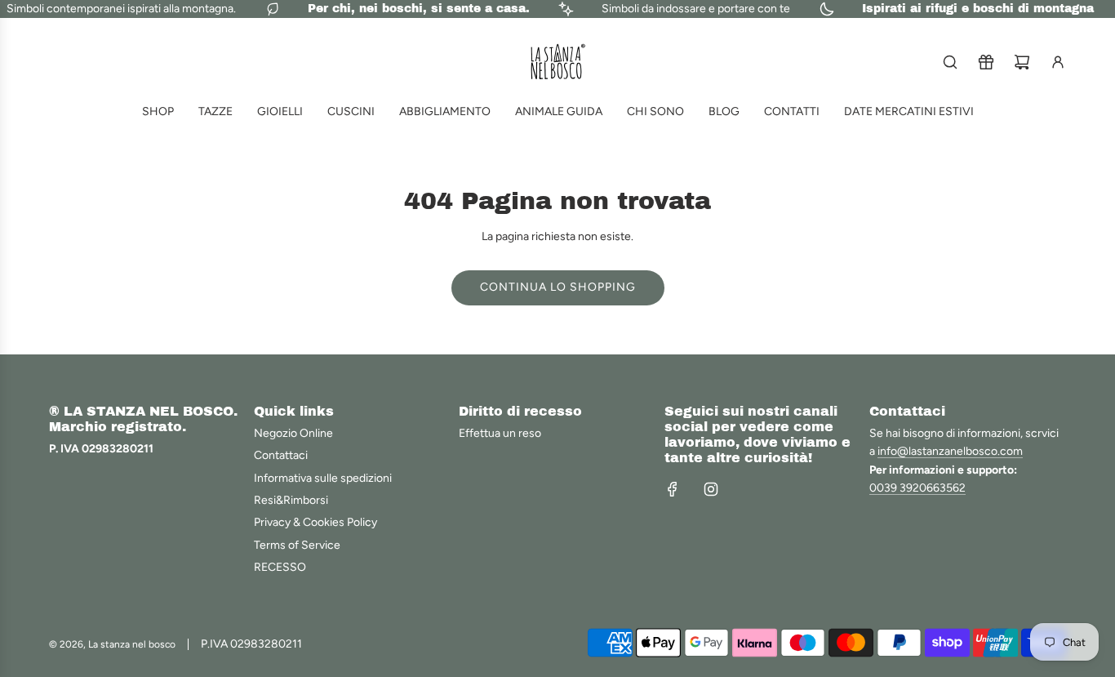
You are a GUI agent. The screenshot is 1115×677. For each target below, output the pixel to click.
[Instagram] (711, 489)
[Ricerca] (950, 62)
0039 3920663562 (917, 488)
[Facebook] (673, 489)
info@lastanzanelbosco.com (950, 451)
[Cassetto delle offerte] (986, 62)
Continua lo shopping (558, 287)
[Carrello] (1022, 62)
